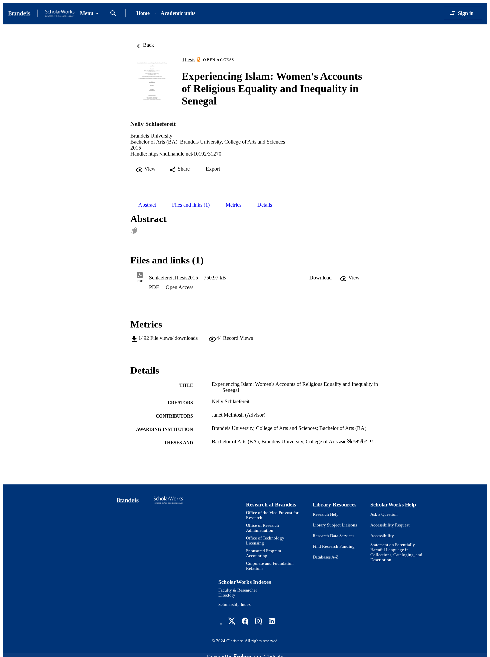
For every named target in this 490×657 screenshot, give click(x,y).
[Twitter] (231, 621)
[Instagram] (258, 621)
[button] (320, 277)
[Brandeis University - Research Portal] (41, 13)
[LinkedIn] (271, 621)
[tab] (147, 205)
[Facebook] (245, 621)
